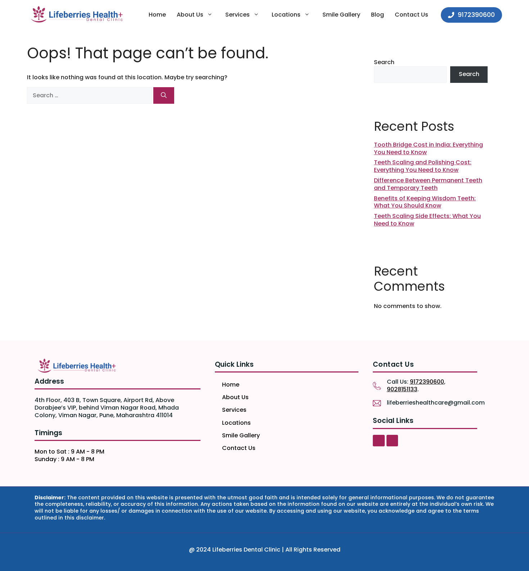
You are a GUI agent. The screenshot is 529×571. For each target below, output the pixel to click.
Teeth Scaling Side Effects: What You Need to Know (427, 220)
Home (157, 14)
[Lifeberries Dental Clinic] (76, 14)
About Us (190, 14)
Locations (286, 14)
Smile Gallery (341, 14)
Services (237, 14)
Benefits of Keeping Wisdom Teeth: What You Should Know (425, 202)
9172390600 (427, 382)
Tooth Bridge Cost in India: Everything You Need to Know (428, 148)
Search (384, 62)
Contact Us (411, 14)
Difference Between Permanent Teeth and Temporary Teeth (428, 184)
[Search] (163, 95)
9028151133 (402, 389)
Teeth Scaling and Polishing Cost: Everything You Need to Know (422, 166)
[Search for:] (90, 95)
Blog (377, 14)
